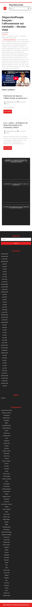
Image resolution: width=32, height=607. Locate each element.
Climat (6, 438)
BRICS (6, 423)
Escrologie (6, 468)
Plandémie (6, 547)
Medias (6, 524)
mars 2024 (4, 276)
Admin (15, 102)
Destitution (6, 448)
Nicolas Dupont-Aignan (6, 532)
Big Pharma (6, 420)
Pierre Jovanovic (6, 544)
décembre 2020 (4, 375)
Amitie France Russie (6, 412)
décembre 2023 (4, 284)
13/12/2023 (8, 131)
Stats (6, 580)
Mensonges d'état (6, 527)
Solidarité (7, 575)
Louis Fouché (6, 514)
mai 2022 (4, 332)
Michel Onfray (6, 529)
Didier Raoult (6, 453)
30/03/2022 (8, 102)
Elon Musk (6, 466)
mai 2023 (4, 302)
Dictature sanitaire (6, 450)
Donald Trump (6, 456)
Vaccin (6, 590)
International (6, 499)
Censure (6, 430)
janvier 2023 (4, 312)
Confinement (6, 440)
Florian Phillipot (6, 476)
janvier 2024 (4, 281)
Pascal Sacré (6, 537)
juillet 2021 (4, 357)
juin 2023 (4, 299)
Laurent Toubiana (6, 509)
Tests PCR (6, 582)
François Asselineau (6, 478)
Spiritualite (6, 577)
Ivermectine (6, 501)
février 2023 (4, 309)
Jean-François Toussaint (6, 504)
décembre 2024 (4, 253)
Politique (6, 549)
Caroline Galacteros (6, 428)
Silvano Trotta (6, 570)
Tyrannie (6, 587)
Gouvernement (6, 486)
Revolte (6, 562)
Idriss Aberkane (6, 491)
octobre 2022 (4, 319)
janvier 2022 (4, 342)
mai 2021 (4, 363)
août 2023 (4, 294)
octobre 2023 (4, 289)
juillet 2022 (4, 327)
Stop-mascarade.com (23, 605)
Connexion (3, 398)
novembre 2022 (4, 317)
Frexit (6, 481)
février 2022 (4, 340)
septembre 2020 (4, 383)
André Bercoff (7, 415)
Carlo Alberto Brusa (6, 425)
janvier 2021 (4, 373)
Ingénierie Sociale (6, 496)
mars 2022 (4, 337)
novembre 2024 (4, 256)
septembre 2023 (4, 291)
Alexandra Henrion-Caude (6, 410)
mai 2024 (4, 271)
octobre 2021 (4, 350)
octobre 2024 (4, 259)
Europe (6, 471)
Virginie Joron (6, 593)
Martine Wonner (6, 519)
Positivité (7, 552)
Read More (8, 112)
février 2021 (4, 370)
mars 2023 (4, 307)
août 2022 (4, 324)
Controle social (6, 443)
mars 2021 (4, 368)
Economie (6, 458)
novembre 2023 (4, 286)
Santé (6, 567)
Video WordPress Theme (10, 605)
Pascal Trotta (6, 539)
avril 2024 (4, 274)
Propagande (6, 555)
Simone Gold (6, 572)
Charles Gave (6, 433)
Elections (7, 463)
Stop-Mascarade (16, 5)
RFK (7, 565)
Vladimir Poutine (6, 595)
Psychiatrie (6, 557)
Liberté (6, 511)
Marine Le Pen (6, 516)
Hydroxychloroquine (6, 489)
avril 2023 (4, 304)
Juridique (6, 506)
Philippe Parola (6, 542)
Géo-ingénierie (6, 483)
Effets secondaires (6, 461)
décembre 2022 (4, 314)
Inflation (6, 494)
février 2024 (4, 279)
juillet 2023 (4, 297)
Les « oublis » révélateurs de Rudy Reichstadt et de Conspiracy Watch (15, 125)
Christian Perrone (6, 435)
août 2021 (4, 355)
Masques (6, 522)
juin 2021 (4, 360)
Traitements (6, 585)
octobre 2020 (4, 380)
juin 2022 (4, 330)
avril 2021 (4, 365)
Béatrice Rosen (6, 417)
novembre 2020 (4, 378)
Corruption (6, 445)
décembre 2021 (4, 345)
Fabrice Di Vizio (6, 473)
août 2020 (4, 385)
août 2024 (4, 264)
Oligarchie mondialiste (6, 534)
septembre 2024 (4, 261)
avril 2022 (4, 335)
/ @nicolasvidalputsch (9, 39)
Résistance (6, 560)
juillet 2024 (4, 266)
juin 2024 (4, 269)
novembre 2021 (4, 347)
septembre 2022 (4, 322)
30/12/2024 (5, 32)
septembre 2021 (4, 352)
